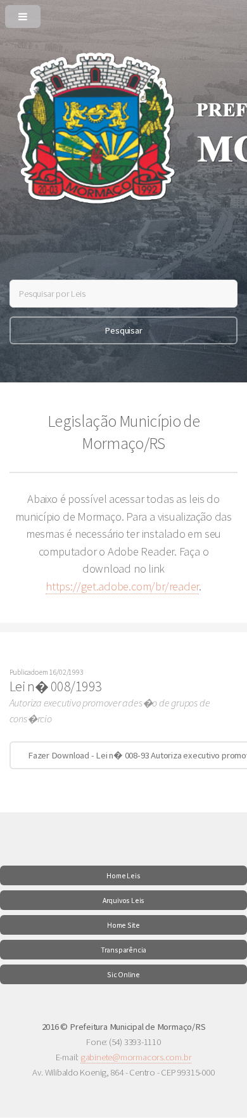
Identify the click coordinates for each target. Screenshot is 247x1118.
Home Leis (123, 875)
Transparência (123, 949)
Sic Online (123, 974)
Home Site (123, 925)
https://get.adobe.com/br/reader (122, 586)
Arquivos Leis (123, 900)
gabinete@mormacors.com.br (136, 1057)
